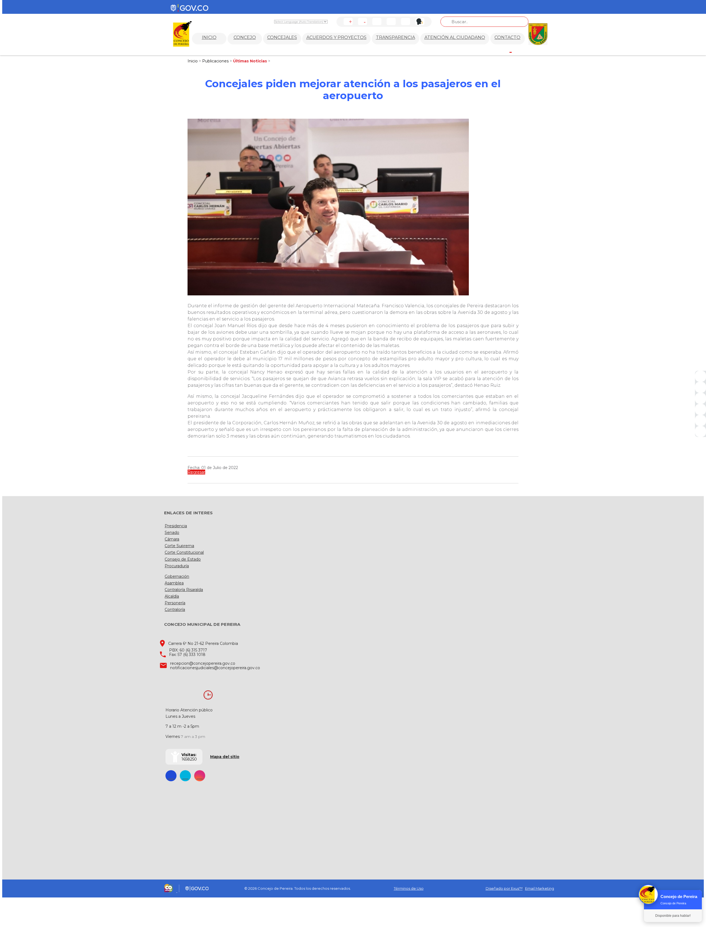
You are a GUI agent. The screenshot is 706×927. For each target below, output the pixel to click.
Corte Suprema (179, 545)
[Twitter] (700, 387)
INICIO (209, 37)
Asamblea (174, 583)
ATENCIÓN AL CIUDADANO (454, 37)
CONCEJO (245, 37)
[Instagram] (700, 409)
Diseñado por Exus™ (504, 888)
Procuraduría (177, 565)
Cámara (172, 539)
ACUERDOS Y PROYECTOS (336, 37)
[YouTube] (700, 398)
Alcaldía (172, 596)
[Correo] (700, 420)
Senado (172, 532)
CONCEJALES (282, 37)
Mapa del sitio (224, 756)
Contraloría (175, 609)
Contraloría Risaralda (184, 589)
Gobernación (177, 576)
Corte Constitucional (184, 552)
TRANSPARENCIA (395, 37)
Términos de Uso (409, 888)
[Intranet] (700, 431)
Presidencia (176, 525)
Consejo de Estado (183, 559)
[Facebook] (700, 376)
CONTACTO (507, 37)
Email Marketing (539, 888)
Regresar (196, 472)
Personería (175, 602)
